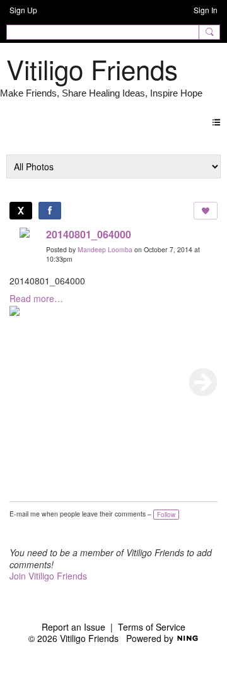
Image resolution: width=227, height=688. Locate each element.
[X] (20, 210)
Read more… (36, 298)
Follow (166, 514)
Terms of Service (151, 627)
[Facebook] (49, 210)
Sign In (206, 9)
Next (203, 382)
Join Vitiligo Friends (48, 575)
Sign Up (23, 9)
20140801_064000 (88, 234)
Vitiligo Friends (92, 69)
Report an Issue (73, 627)
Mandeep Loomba (105, 249)
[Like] (206, 210)
